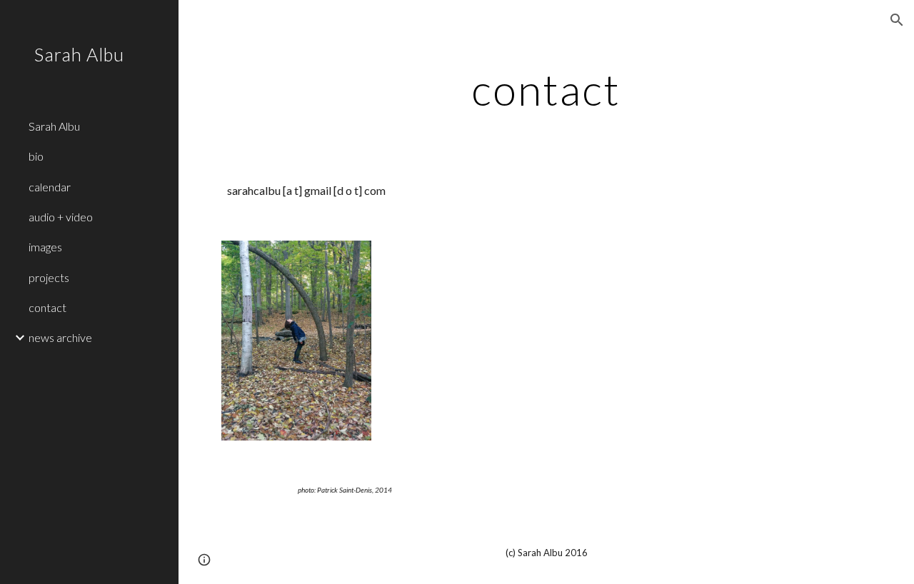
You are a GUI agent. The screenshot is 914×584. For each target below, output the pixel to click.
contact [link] (47, 307)
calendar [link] (50, 186)
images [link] (45, 246)
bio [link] (36, 156)
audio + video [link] (61, 216)
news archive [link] (60, 337)
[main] (546, 89)
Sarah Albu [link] (54, 126)
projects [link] (49, 277)
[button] (897, 20)
